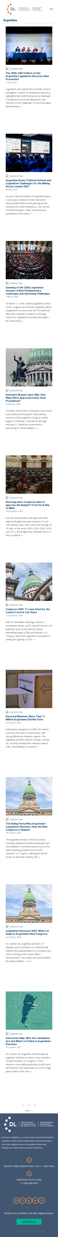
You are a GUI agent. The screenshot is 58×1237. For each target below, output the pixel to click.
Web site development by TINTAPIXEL (29, 1231)
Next (29, 1110)
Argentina (16, 68)
